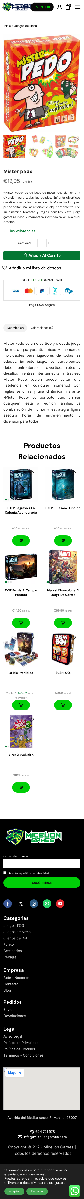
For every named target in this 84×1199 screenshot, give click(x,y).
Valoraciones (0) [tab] (42, 328)
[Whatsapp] (47, 903)
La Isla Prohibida (21, 673)
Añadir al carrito (44, 255)
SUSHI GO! (63, 673)
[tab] (15, 328)
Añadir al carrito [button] (21, 540)
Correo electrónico (16, 856)
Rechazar (37, 1191)
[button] (9, 84)
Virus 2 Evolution (21, 755)
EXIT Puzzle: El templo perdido (21, 592)
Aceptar (14, 1191)
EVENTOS (42, 7)
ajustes (59, 1183)
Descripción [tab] (15, 328)
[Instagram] (34, 903)
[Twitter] (21, 903)
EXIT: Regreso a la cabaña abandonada (21, 510)
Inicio (7, 26)
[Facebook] (8, 903)
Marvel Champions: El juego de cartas (63, 592)
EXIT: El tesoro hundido (63, 508)
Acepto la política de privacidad (28, 873)
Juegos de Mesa (25, 26)
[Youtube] (60, 903)
